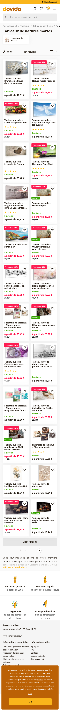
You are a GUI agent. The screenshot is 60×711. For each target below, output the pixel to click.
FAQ (32, 649)
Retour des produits (11, 665)
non (30, 693)
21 (32, 550)
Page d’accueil (10, 26)
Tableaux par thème (43, 26)
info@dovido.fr (14, 635)
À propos (35, 646)
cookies (40, 679)
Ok (30, 701)
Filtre (9, 51)
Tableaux (24, 26)
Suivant (39, 551)
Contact (34, 653)
